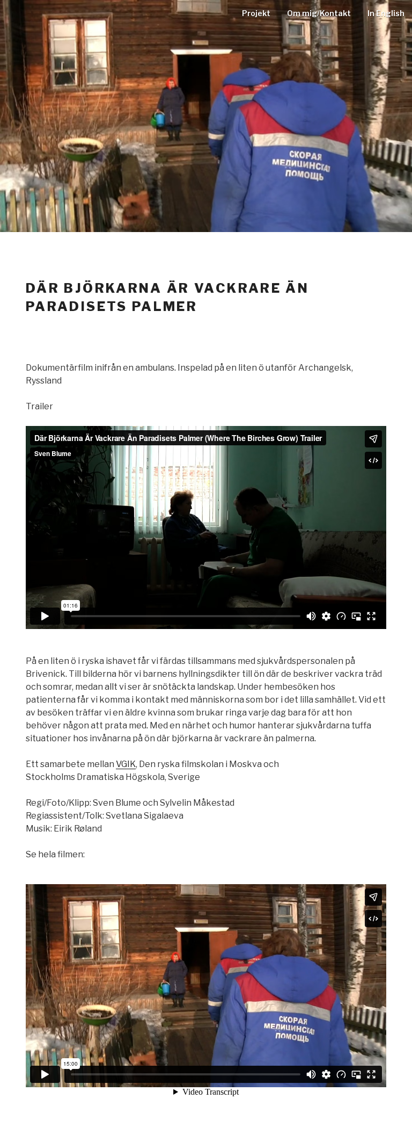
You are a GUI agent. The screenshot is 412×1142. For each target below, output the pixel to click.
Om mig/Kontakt (319, 13)
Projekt (256, 13)
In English (385, 13)
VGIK (126, 764)
